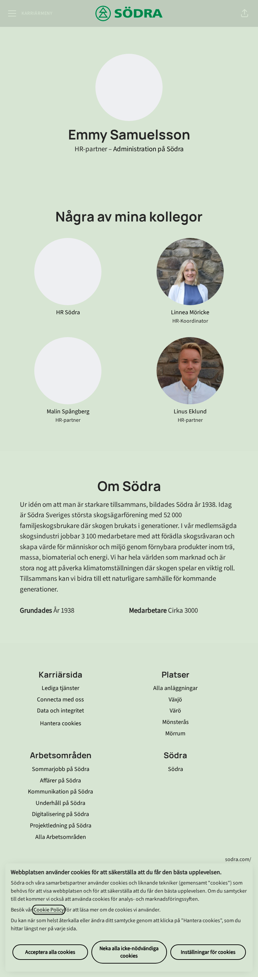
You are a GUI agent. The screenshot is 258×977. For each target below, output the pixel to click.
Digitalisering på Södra (60, 814)
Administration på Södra (148, 149)
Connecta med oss (60, 699)
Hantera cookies (60, 723)
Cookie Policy (49, 909)
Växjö (175, 699)
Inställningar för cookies (208, 952)
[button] (244, 13)
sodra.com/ (238, 859)
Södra (175, 769)
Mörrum (175, 733)
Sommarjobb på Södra (60, 769)
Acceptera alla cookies (50, 952)
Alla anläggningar (175, 688)
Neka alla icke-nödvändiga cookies (129, 952)
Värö (175, 710)
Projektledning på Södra (60, 825)
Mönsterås (175, 722)
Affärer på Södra (60, 780)
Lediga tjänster (60, 688)
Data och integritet (60, 710)
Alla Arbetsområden (60, 837)
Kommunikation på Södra (60, 791)
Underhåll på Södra (60, 803)
